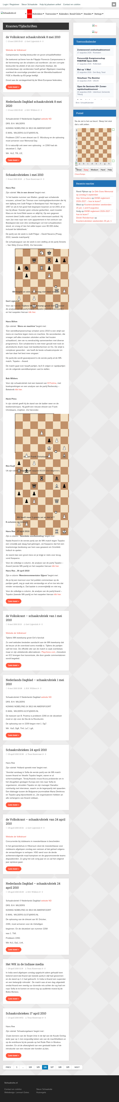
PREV (8, 1067)
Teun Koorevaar (35, 754)
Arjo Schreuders (83, 198)
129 (67, 1067)
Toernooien (50, 13)
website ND (46, 119)
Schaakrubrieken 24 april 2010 (26, 750)
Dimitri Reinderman (85, 218)
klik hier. (32, 312)
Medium (94, 170)
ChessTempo (80, 174)
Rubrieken (37, 13)
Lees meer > (13, 87)
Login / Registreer (11, 4)
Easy (86, 170)
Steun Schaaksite (29, 4)
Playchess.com (48, 652)
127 (52, 1067)
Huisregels (41, 1092)
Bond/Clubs (75, 13)
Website (16, 50)
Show (78, 170)
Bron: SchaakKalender (85, 103)
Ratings (98, 13)
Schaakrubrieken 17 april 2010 (26, 1013)
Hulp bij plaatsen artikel (50, 4)
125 (38, 1067)
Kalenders (64, 13)
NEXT (77, 1067)
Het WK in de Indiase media (25, 964)
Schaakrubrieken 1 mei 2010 (24, 175)
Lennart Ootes (22, 1092)
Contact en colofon (71, 4)
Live (29, 13)
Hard (103, 170)
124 (30, 1067)
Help (110, 170)
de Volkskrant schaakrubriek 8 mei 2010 (33, 37)
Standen (88, 13)
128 (59, 1067)
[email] (114, 4)
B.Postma (51, 383)
